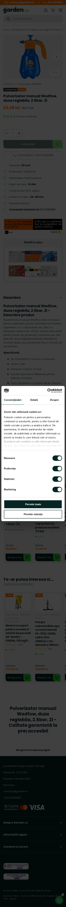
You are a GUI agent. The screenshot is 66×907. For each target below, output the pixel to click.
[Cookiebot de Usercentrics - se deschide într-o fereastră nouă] (47, 390)
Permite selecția (33, 514)
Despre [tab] (54, 399)
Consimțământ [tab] (12, 399)
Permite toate (33, 504)
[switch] (57, 468)
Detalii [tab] (34, 399)
